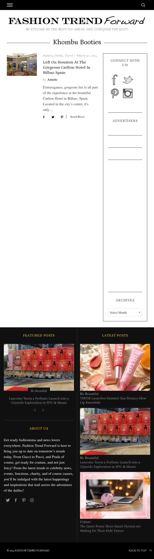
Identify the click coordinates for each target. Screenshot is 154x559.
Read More (77, 116)
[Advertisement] (125, 226)
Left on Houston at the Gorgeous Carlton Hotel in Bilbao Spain (66, 67)
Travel (69, 55)
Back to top (137, 550)
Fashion (47, 55)
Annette (52, 79)
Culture (85, 521)
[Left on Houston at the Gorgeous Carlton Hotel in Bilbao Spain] (22, 64)
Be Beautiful (39, 391)
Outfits (58, 55)
